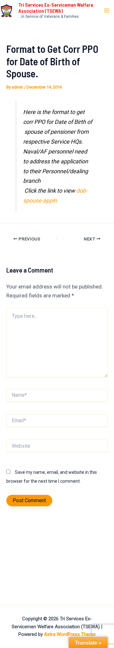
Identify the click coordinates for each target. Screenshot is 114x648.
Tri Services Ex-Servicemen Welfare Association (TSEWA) (55, 8)
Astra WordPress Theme (70, 634)
